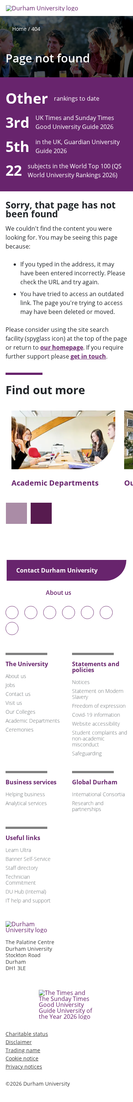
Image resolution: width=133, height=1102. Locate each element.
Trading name (23, 1050)
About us (59, 593)
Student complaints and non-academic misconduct (99, 738)
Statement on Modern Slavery (97, 693)
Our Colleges (20, 711)
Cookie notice (22, 1058)
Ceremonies (20, 729)
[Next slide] (41, 513)
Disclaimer (19, 1042)
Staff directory (22, 867)
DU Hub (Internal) (26, 891)
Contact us (18, 693)
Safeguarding (87, 753)
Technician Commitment (21, 879)
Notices (81, 681)
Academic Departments (55, 482)
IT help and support (28, 900)
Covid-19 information (96, 714)
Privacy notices (24, 1066)
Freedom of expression (99, 705)
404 (35, 28)
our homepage (61, 347)
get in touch (88, 356)
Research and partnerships (87, 806)
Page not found (48, 58)
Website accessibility (96, 723)
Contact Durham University (57, 570)
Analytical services (26, 803)
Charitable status (27, 1033)
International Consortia (98, 794)
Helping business (25, 794)
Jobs (10, 684)
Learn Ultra (18, 849)
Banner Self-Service (28, 858)
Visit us (14, 702)
